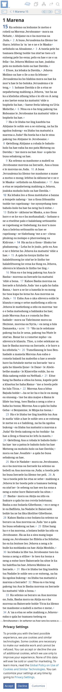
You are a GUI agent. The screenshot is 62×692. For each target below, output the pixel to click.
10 (33, 169)
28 (5, 517)
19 (28, 328)
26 (50, 474)
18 (15, 298)
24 (5, 440)
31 (19, 569)
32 (30, 582)
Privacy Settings (24, 677)
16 (8, 272)
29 (40, 526)
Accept (9, 686)
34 (5, 612)
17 (22, 281)
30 (5, 552)
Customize (38, 686)
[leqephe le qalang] (5, 4)
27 (5, 496)
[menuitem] (5, 4)
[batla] (58, 4)
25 (8, 462)
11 (51, 182)
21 (46, 376)
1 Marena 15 (20, 11)
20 (24, 350)
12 (5, 195)
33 (8, 595)
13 (5, 212)
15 (13, 255)
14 (19, 242)
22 (24, 388)
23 (8, 414)
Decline (22, 686)
